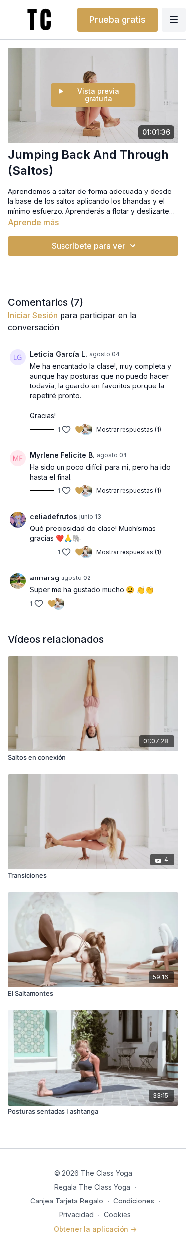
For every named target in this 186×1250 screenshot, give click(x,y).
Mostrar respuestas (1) (128, 429)
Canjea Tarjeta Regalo (66, 1201)
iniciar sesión (33, 315)
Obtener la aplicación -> (95, 1229)
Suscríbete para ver (88, 246)
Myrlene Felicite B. (62, 455)
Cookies (117, 1214)
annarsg (44, 578)
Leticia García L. (58, 354)
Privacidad (76, 1214)
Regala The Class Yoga (92, 1187)
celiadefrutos (53, 516)
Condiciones (133, 1201)
